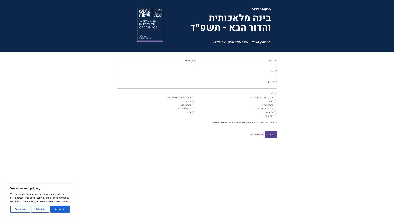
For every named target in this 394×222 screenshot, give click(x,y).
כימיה (271, 101)
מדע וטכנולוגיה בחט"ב (264, 108)
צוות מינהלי (269, 116)
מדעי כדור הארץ (185, 108)
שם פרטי (272, 60)
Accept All (60, 209)
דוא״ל (273, 71)
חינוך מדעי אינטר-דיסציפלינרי (179, 97)
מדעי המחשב (186, 105)
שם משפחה (189, 60)
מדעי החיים (187, 101)
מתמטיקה (269, 112)
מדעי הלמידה (268, 105)
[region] (40, 199)
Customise (20, 209)
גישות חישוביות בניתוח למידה (261, 97)
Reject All (40, 209)
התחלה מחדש (257, 134)
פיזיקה (189, 112)
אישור (271, 134)
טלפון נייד (272, 82)
